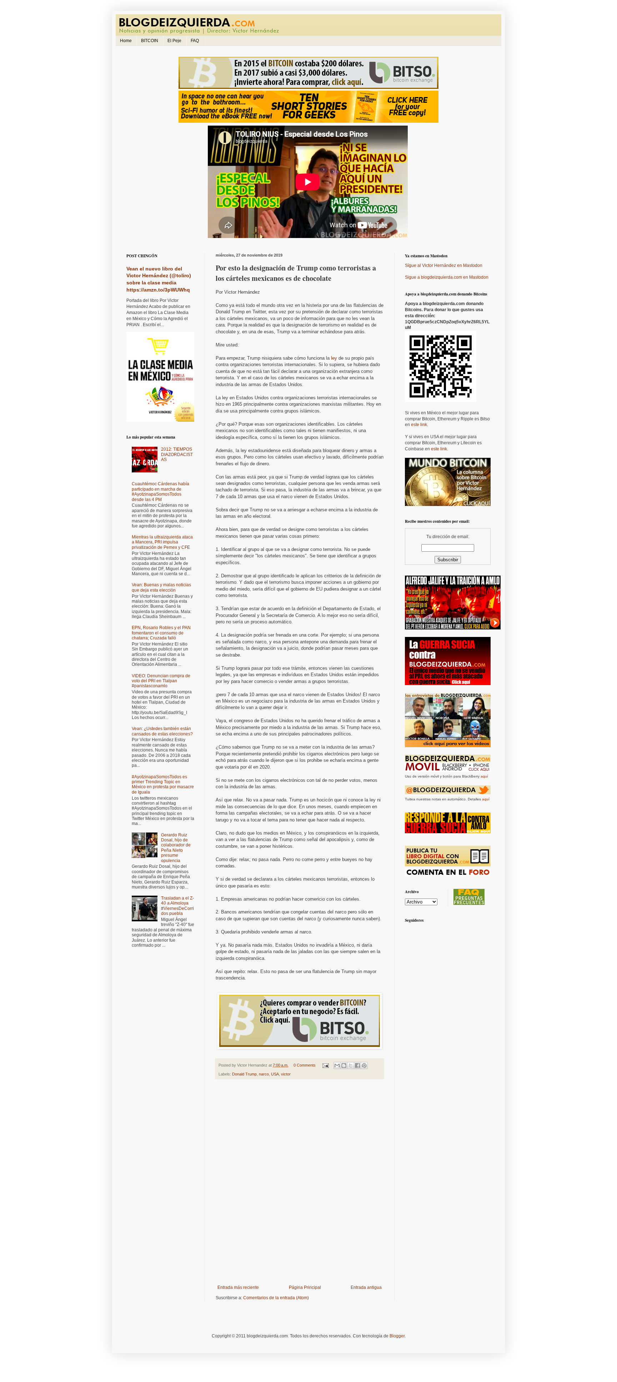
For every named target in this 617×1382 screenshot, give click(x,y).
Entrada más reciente (238, 1287)
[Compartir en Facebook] (357, 1065)
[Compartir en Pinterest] (364, 1065)
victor (286, 1074)
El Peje (174, 40)
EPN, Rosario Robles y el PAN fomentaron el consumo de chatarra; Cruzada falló (161, 633)
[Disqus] (299, 1183)
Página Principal (305, 1287)
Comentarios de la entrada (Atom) (276, 1297)
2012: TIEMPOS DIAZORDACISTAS (177, 454)
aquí (484, 776)
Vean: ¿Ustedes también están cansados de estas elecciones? (162, 731)
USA (275, 1074)
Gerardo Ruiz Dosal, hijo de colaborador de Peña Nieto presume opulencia (176, 847)
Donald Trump (244, 1074)
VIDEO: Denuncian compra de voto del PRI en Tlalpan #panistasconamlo (161, 681)
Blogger (397, 1335)
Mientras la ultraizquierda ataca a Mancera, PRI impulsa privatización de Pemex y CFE (162, 542)
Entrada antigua (366, 1287)
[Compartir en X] (350, 1065)
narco (264, 1074)
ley (334, 358)
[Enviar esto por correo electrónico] (337, 1065)
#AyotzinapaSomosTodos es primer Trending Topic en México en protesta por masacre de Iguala (163, 784)
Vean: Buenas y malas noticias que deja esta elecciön (161, 587)
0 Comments (305, 1065)
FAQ (195, 40)
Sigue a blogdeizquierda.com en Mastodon (446, 277)
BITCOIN (149, 40)
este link (419, 424)
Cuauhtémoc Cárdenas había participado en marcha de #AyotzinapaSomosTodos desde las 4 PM (160, 491)
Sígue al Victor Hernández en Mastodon (443, 265)
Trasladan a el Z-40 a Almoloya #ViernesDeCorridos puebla (177, 906)
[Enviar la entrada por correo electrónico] (325, 1065)
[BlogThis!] (343, 1065)
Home (126, 40)
